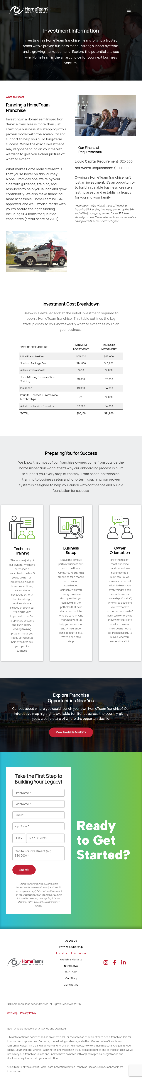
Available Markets (71, 959)
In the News (71, 965)
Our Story (71, 978)
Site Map (12, 1013)
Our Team (71, 972)
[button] (71, 732)
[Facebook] (114, 962)
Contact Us (71, 984)
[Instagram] (105, 962)
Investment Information (71, 953)
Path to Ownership (71, 947)
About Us (71, 940)
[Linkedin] (123, 962)
